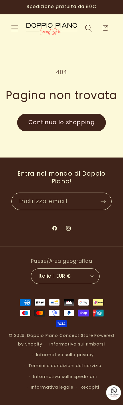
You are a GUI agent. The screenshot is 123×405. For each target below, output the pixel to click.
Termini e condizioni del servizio (65, 365)
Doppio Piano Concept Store (60, 335)
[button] (15, 28)
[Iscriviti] (103, 201)
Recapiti (90, 387)
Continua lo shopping (61, 122)
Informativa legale (52, 387)
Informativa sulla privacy (65, 355)
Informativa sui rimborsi (77, 344)
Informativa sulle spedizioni (65, 376)
